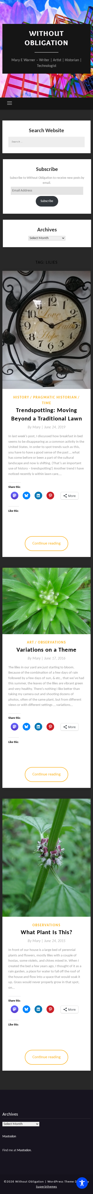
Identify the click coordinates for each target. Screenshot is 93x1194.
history (21, 397)
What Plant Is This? (46, 933)
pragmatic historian (55, 397)
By (36, 427)
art (30, 642)
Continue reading (46, 543)
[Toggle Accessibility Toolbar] (82, 1183)
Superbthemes (46, 1186)
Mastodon (9, 1136)
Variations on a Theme (46, 650)
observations (52, 642)
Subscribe (47, 201)
